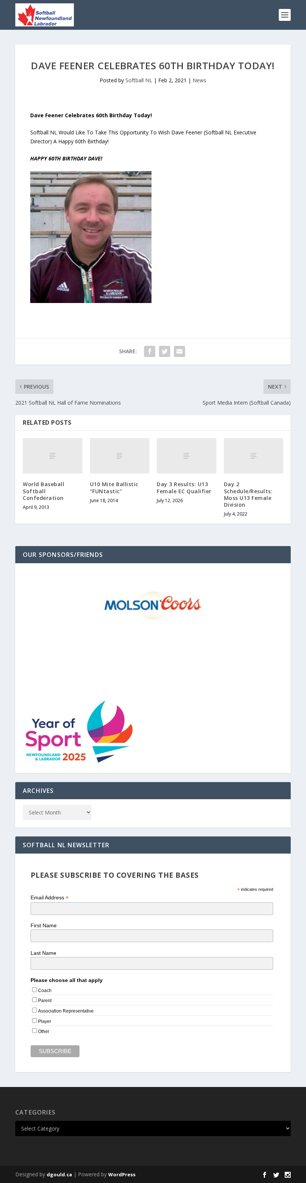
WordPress (121, 1174)
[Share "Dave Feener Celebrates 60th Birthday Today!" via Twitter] (164, 351)
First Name (44, 925)
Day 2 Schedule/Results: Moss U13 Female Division (248, 494)
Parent (44, 1000)
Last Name (43, 953)
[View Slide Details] (153, 604)
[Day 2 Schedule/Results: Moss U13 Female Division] (254, 456)
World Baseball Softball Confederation (43, 491)
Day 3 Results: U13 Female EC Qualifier (184, 487)
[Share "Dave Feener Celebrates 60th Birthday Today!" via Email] (179, 351)
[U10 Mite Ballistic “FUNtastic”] (120, 456)
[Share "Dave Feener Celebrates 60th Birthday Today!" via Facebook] (149, 351)
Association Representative (66, 1011)
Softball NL (138, 80)
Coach (44, 990)
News (199, 80)
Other (43, 1031)
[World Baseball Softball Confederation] (52, 456)
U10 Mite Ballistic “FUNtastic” (114, 487)
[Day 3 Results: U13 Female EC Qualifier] (186, 456)
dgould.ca (59, 1174)
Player (44, 1021)
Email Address (50, 897)
